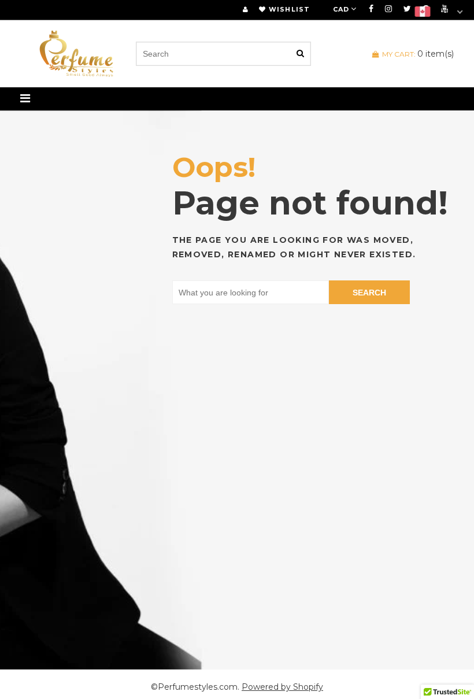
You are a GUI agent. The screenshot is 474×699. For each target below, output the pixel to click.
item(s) (418, 54)
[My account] (245, 9)
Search (369, 292)
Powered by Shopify (282, 687)
